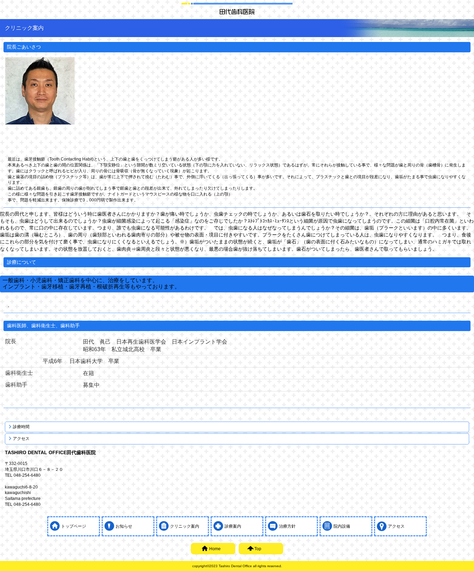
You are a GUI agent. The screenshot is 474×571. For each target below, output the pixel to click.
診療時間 (21, 426)
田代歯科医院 (237, 11)
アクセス (21, 438)
